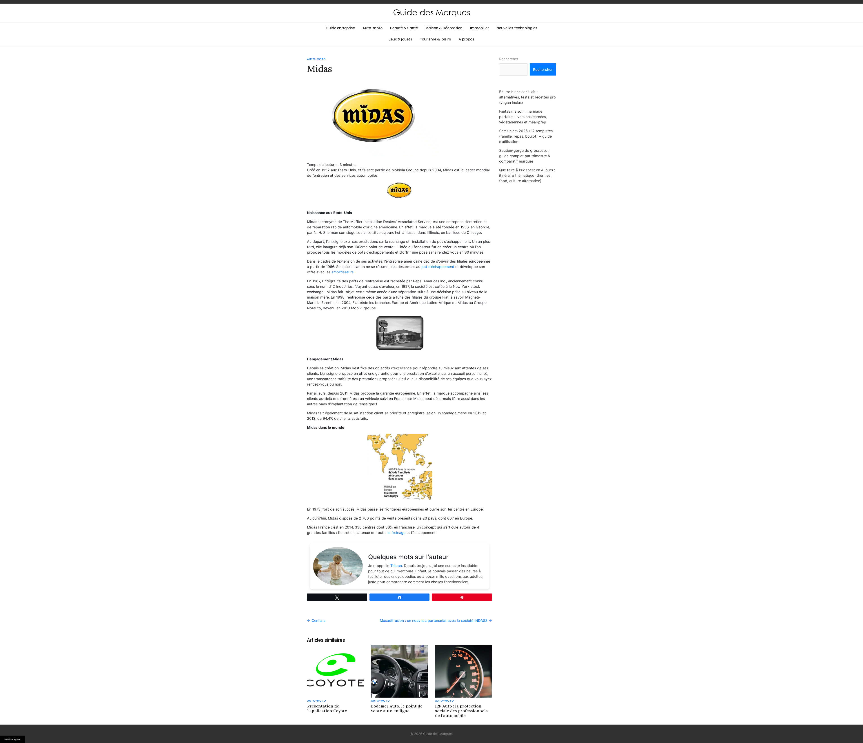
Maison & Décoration (444, 28)
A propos (466, 39)
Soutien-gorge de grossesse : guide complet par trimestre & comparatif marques (524, 155)
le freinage (396, 532)
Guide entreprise (340, 28)
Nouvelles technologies (516, 28)
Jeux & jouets (400, 39)
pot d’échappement (437, 266)
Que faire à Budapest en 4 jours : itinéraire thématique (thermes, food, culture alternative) (527, 175)
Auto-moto (373, 28)
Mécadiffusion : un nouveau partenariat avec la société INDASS (436, 620)
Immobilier (479, 28)
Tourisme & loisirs (435, 39)
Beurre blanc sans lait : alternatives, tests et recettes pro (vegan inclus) (527, 97)
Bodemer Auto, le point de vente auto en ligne (397, 708)
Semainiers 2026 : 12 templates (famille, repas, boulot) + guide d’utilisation (526, 136)
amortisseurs (342, 272)
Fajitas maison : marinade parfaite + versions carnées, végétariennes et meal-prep (523, 116)
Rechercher (508, 59)
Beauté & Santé (404, 28)
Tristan (396, 565)
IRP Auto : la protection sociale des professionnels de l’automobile (461, 710)
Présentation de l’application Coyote (327, 708)
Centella (316, 620)
